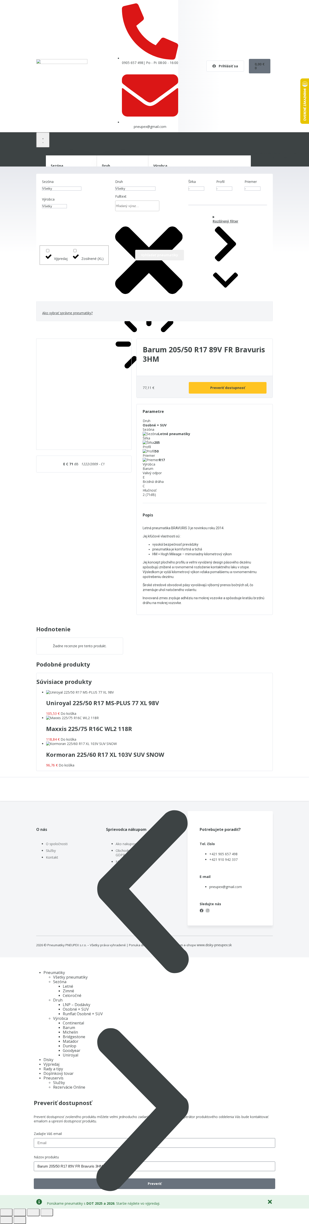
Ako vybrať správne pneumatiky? (67, 313)
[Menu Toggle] (43, 140)
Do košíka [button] (68, 739)
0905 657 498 (132, 63)
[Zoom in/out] (6, 1212)
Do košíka (68, 713)
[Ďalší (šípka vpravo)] (20, 1220)
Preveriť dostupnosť (227, 387)
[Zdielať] (33, 1212)
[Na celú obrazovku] (20, 1212)
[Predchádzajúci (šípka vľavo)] (6, 1220)
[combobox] (137, 206)
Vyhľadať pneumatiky (159, 255)
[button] (142, 892)
